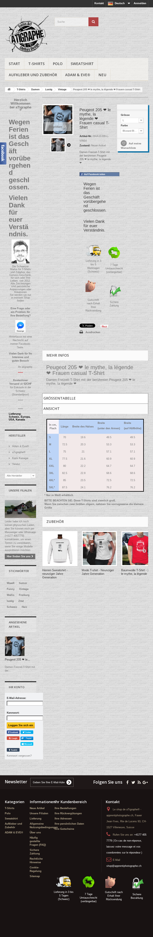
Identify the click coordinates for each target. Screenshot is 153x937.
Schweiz (12, 606)
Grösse (125, 113)
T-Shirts (36, 63)
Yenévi (15, 464)
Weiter (69, 145)
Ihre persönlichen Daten (69, 823)
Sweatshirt (82, 63)
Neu (102, 74)
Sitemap (35, 876)
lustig (10, 600)
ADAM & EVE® (77, 74)
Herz (24, 606)
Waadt (10, 583)
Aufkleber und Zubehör (33, 74)
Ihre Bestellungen (65, 808)
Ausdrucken (92, 332)
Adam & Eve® (20, 446)
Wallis (10, 595)
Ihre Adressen (63, 818)
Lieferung (35, 818)
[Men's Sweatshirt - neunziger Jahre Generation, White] (60, 548)
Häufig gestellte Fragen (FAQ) (38, 841)
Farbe (124, 124)
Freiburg (24, 595)
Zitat (21, 600)
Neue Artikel (37, 808)
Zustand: (84, 145)
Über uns (35, 832)
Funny (11, 589)
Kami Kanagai (19, 458)
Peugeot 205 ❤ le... (17, 659)
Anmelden (140, 3)
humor (23, 583)
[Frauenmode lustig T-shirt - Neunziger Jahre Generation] (99, 548)
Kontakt (99, 3)
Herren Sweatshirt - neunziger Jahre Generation (55, 573)
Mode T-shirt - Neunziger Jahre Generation (98, 571)
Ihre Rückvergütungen (68, 813)
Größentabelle (59, 398)
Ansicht (51, 408)
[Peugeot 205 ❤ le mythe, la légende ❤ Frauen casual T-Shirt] (58, 144)
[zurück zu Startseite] (9, 89)
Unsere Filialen (20, 490)
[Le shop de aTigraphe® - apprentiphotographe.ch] (27, 34)
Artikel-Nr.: (85, 136)
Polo (58, 63)
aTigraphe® (18, 452)
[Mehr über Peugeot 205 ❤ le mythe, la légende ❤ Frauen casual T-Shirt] (15, 646)
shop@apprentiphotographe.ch (123, 865)
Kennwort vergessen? (19, 755)
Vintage (23, 589)
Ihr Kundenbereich (71, 801)
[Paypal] (27, 738)
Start (14, 63)
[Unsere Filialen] (20, 509)
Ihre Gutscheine (64, 828)
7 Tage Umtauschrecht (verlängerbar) (114, 268)
